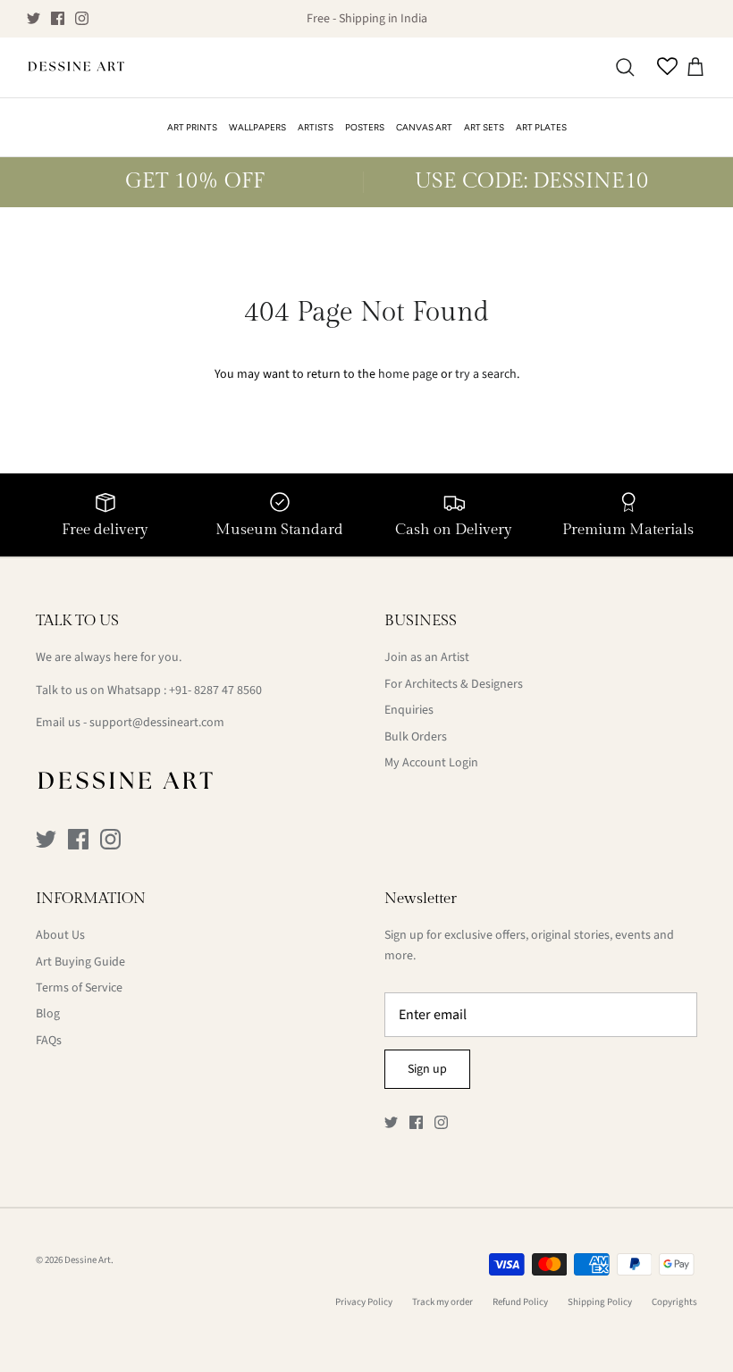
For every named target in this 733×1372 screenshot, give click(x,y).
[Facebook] (57, 18)
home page (408, 374)
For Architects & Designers (453, 684)
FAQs (49, 1041)
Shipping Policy (600, 1302)
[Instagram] (81, 18)
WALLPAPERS (257, 127)
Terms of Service (79, 988)
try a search (486, 374)
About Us (60, 935)
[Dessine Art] (76, 67)
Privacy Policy (363, 1302)
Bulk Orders (415, 737)
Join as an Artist (426, 657)
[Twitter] (33, 18)
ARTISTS (315, 127)
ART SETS (484, 127)
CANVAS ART (424, 127)
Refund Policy (520, 1302)
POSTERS (364, 127)
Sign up (427, 1069)
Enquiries (409, 710)
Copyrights (674, 1302)
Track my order (442, 1302)
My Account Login (431, 763)
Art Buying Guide (80, 962)
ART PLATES (541, 127)
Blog (48, 1014)
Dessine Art (87, 1260)
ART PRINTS (192, 127)
